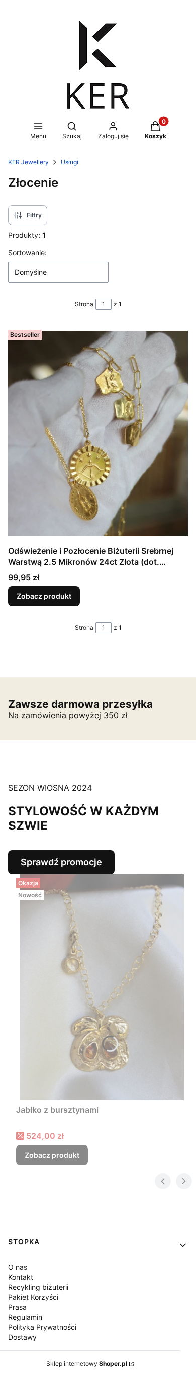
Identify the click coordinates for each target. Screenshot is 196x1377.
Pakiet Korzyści (33, 1297)
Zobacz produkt (44, 596)
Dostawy (22, 1337)
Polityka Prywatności (42, 1327)
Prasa (17, 1307)
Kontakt (20, 1277)
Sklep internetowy (86, 1363)
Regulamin (25, 1317)
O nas (17, 1267)
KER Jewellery (28, 162)
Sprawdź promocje (61, 862)
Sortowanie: (27, 252)
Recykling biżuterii (38, 1287)
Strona (84, 304)
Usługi (69, 162)
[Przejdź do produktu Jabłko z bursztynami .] (102, 987)
